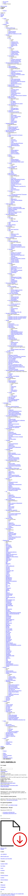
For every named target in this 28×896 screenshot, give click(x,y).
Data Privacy (9, 894)
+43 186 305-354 (10, 800)
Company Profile (4, 863)
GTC (14, 893)
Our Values (3, 865)
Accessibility (3, 894)
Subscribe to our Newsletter (6, 858)
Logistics (2, 877)
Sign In (4, 2)
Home (12, 893)
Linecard (2, 889)
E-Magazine (3, 887)
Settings (2, 746)
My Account (5, 1)
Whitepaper (3, 884)
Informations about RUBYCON (9, 813)
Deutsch (5, 10)
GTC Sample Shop (20, 893)
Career (2, 868)
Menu (2, 16)
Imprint (13, 894)
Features (2, 849)
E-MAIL (16, 800)
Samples (2, 15)
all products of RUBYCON (9, 812)
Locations (3, 870)
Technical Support (4, 875)
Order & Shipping (4, 879)
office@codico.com (5, 856)
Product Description (5, 786)
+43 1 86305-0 (11, 805)
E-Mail (15, 805)
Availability (3, 776)
